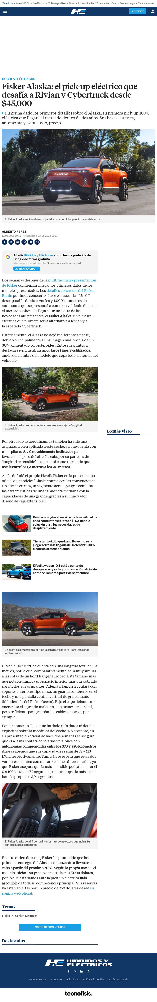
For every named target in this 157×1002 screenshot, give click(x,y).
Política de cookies (94, 979)
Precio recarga (127, 3)
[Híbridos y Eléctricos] (78, 962)
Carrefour (111, 3)
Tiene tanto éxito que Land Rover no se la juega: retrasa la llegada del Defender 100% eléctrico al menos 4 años (64, 545)
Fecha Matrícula (118, 979)
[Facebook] (4, 242)
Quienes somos (38, 979)
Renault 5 (83, 3)
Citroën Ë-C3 (22, 3)
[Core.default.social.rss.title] (88, 971)
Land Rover (39, 3)
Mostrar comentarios (50, 927)
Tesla (71, 3)
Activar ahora (25, 268)
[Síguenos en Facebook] (68, 971)
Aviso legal (72, 979)
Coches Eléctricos (18, 79)
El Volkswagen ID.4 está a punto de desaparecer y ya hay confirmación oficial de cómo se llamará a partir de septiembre (65, 569)
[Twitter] (11, 242)
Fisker (6, 916)
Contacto (56, 979)
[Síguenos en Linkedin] (81, 971)
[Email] (37, 242)
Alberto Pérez (14, 231)
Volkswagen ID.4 (56, 3)
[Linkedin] (17, 242)
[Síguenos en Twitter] (75, 971)
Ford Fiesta (97, 3)
